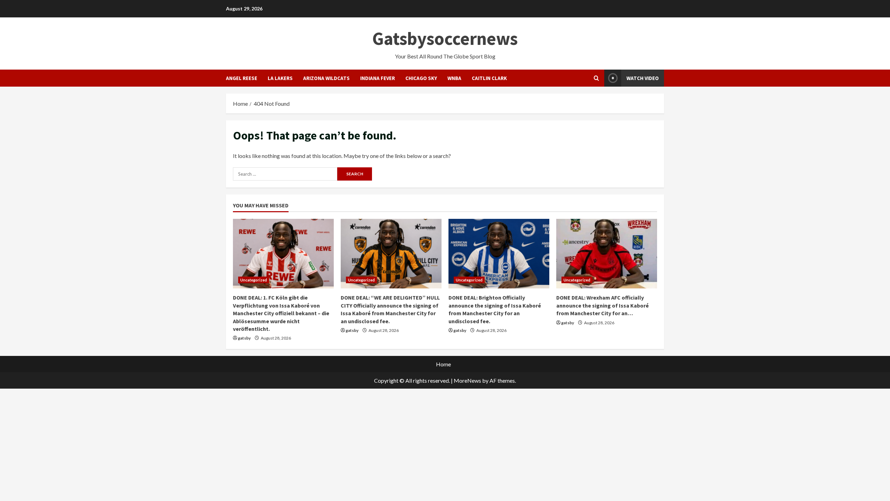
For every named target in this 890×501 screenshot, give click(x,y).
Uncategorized (253, 280)
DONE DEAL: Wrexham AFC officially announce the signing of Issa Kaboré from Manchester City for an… (602, 305)
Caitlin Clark (489, 78)
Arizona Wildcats (326, 78)
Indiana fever (377, 78)
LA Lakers (280, 78)
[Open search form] (596, 78)
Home (443, 364)
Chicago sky (421, 78)
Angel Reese (241, 78)
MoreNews (467, 380)
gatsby (244, 338)
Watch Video (642, 78)
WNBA (454, 78)
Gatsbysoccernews (445, 38)
